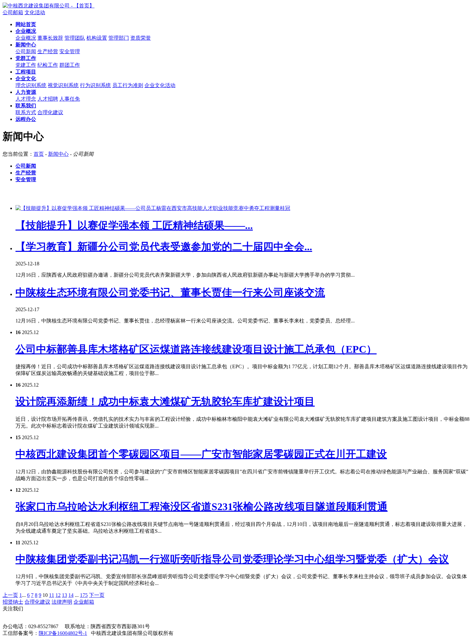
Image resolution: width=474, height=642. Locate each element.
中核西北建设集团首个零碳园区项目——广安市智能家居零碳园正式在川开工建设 (201, 454)
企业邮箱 (84, 602)
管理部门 (118, 38)
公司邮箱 (13, 12)
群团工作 (69, 65)
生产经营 (47, 51)
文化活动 (35, 12)
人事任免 (69, 99)
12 (58, 595)
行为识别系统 (95, 85)
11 (51, 595)
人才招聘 (47, 99)
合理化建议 (50, 112)
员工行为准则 (127, 85)
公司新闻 (25, 51)
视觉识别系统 (63, 85)
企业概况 (25, 38)
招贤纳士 (13, 602)
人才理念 (25, 99)
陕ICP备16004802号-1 (63, 633)
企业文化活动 (159, 85)
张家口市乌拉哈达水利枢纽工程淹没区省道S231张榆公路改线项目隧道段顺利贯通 (201, 506)
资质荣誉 (140, 38)
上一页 (10, 595)
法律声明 (62, 602)
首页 (39, 154)
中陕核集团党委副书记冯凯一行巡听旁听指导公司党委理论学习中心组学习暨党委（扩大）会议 (232, 559)
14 (71, 595)
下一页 (96, 595)
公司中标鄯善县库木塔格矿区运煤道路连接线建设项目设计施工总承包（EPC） (196, 349)
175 (84, 595)
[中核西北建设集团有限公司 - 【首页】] (48, 5)
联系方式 (25, 112)
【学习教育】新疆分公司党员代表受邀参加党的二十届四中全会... (163, 246)
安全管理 (69, 51)
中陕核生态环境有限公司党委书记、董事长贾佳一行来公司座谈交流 (170, 292)
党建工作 (25, 65)
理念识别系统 (30, 85)
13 (64, 595)
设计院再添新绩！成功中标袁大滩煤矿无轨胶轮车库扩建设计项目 (165, 401)
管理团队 (74, 38)
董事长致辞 (50, 38)
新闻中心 (58, 154)
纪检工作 (47, 65)
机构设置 (96, 38)
